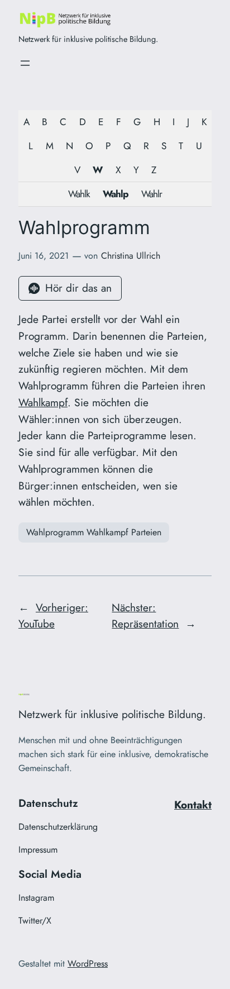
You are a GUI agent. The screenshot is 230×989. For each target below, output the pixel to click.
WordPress (88, 963)
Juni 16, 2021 (43, 255)
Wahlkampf (43, 402)
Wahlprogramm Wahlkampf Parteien (93, 532)
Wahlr (151, 194)
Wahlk (79, 194)
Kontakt (193, 804)
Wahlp (115, 194)
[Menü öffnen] (25, 63)
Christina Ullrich (130, 255)
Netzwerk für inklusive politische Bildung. (88, 39)
